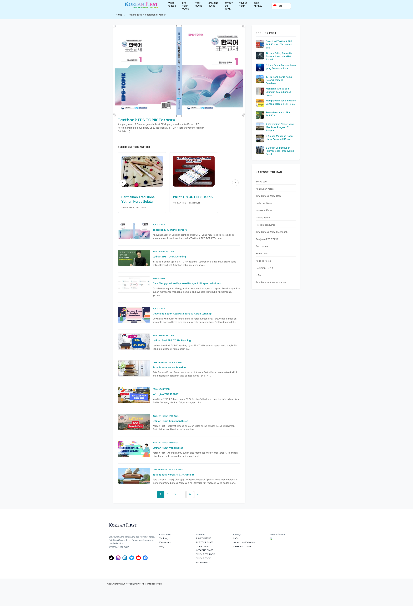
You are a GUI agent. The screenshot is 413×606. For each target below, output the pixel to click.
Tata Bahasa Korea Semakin (169, 367)
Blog (161, 546)
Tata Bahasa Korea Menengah (271, 231)
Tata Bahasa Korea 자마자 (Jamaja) (173, 474)
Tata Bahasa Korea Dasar (269, 195)
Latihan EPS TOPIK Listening (169, 256)
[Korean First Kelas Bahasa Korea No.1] (141, 7)
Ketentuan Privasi (242, 546)
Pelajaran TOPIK (264, 267)
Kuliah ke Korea (264, 203)
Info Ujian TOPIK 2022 (166, 394)
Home (119, 14)
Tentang (163, 538)
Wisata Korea (263, 217)
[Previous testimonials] (123, 182)
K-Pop (259, 275)
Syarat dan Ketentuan (244, 542)
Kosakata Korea (264, 210)
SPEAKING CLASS (213, 4)
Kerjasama (165, 542)
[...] (130, 131)
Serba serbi (262, 181)
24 (190, 494)
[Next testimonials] (235, 182)
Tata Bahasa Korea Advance (271, 282)
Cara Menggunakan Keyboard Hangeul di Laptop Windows (187, 283)
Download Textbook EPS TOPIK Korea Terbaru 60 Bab (279, 44)
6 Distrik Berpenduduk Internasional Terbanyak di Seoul (280, 150)
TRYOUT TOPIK (243, 4)
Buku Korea (262, 246)
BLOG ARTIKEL (258, 4)
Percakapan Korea (265, 224)
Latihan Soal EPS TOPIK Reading (172, 340)
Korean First (262, 253)
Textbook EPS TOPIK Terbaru (146, 120)
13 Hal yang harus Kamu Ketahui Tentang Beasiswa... (279, 79)
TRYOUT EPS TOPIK (229, 6)
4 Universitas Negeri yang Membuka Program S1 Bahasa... (280, 127)
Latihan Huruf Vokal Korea (168, 447)
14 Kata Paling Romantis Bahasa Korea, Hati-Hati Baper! (279, 56)
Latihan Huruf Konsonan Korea (170, 421)
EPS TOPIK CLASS (185, 6)
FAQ (235, 538)
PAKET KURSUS (172, 4)
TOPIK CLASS (198, 4)
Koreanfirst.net (133, 583)
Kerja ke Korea (263, 260)
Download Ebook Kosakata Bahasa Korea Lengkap (182, 313)
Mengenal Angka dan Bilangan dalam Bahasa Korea (278, 91)
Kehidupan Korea (265, 188)
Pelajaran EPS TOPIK (267, 239)
